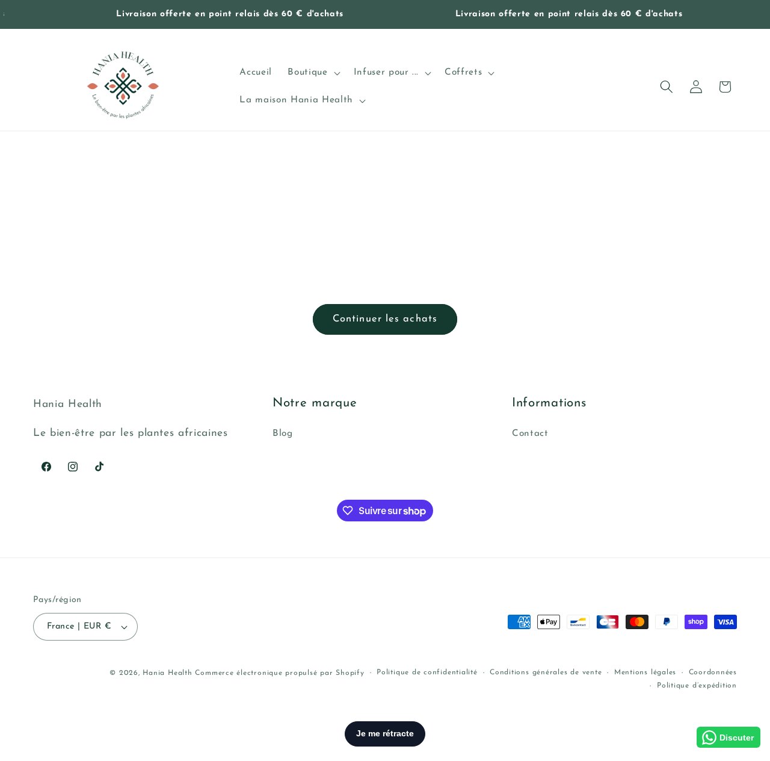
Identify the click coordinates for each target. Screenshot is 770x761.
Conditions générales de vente (546, 672)
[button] (312, 73)
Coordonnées (713, 672)
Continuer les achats (385, 319)
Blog (283, 434)
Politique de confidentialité (427, 672)
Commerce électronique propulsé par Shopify (279, 673)
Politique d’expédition (697, 685)
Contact (530, 434)
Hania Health (167, 673)
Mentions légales (645, 672)
